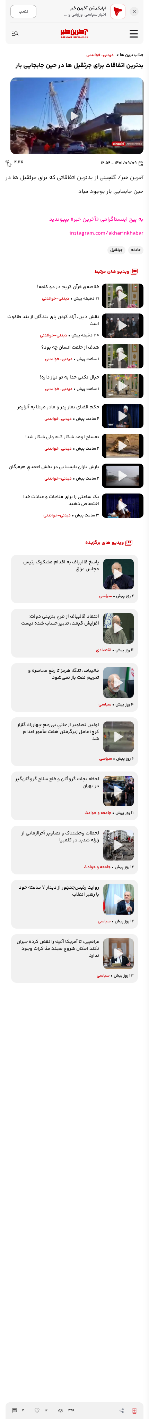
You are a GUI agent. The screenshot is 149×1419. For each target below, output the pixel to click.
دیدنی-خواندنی (100, 55)
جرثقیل (116, 250)
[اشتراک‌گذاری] (121, 1410)
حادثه (136, 250)
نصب (23, 11)
